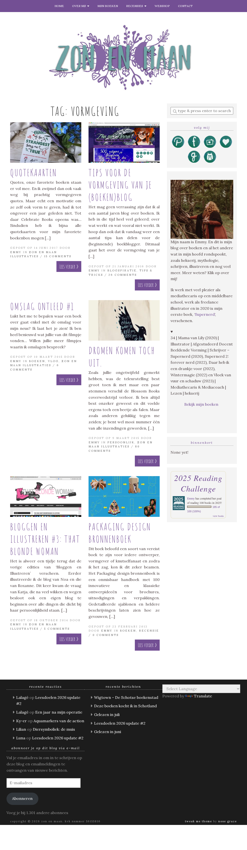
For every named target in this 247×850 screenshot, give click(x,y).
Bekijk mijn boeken (201, 404)
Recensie (149, 630)
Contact (185, 6)
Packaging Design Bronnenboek (120, 532)
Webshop (162, 6)
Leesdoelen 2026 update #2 (57, 737)
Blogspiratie (122, 270)
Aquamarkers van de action (59, 720)
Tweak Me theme (198, 821)
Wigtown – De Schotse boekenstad (126, 697)
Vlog (53, 361)
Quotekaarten (33, 172)
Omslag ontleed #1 (42, 306)
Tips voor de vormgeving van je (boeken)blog (120, 184)
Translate (203, 696)
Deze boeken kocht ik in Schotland (125, 705)
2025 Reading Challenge (198, 483)
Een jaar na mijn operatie (58, 712)
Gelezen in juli (107, 714)
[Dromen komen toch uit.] (124, 320)
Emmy (15, 252)
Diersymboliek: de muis (54, 729)
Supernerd (205, 314)
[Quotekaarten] (45, 142)
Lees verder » (68, 266)
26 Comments (123, 275)
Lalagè (22, 697)
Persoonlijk (120, 442)
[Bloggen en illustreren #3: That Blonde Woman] (45, 496)
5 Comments (57, 628)
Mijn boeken (107, 6)
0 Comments (106, 635)
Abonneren (22, 798)
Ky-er (21, 720)
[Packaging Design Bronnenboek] (124, 496)
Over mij (79, 6)
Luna (20, 737)
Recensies (135, 6)
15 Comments (57, 256)
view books (218, 516)
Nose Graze (227, 821)
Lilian (21, 729)
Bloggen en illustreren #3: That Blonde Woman (45, 538)
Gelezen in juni (107, 731)
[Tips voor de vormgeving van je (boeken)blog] (124, 142)
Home (59, 6)
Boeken (37, 361)
